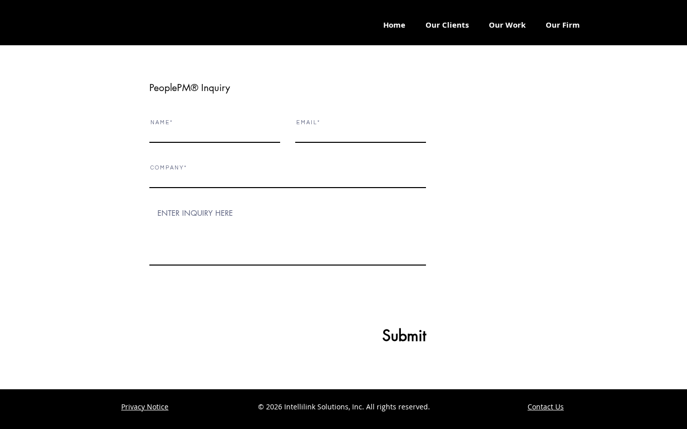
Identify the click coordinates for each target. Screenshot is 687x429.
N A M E (159, 122)
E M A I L (306, 122)
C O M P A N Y (166, 167)
